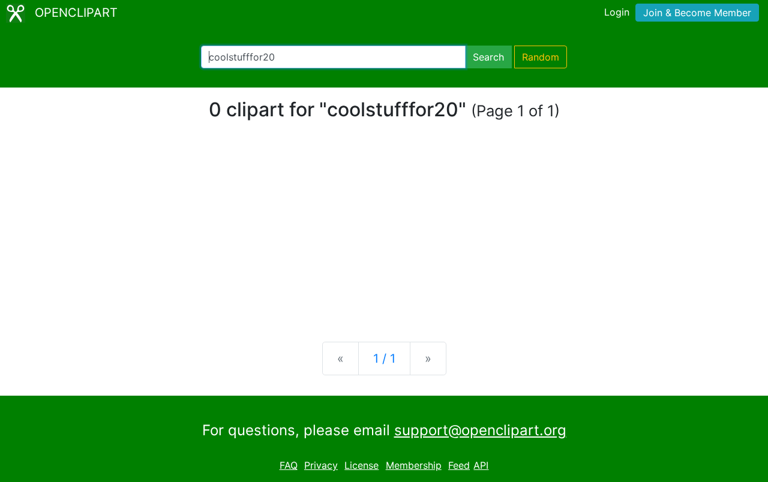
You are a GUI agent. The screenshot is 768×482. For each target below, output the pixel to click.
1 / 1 (384, 358)
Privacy (321, 465)
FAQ (289, 465)
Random (540, 57)
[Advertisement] (384, 239)
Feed (459, 465)
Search (488, 57)
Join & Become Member (697, 13)
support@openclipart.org (480, 430)
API (480, 465)
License (361, 465)
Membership (414, 465)
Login (616, 12)
